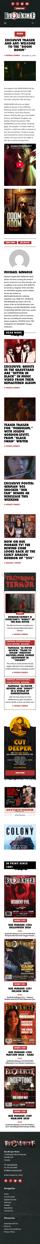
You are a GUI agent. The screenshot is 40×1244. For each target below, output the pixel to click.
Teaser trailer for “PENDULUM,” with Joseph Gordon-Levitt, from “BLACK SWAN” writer (18, 433)
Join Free (20, 773)
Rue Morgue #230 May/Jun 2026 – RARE (20, 1053)
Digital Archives (10, 1200)
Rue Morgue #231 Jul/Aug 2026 (20, 990)
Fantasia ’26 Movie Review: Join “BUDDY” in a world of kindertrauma (20, 689)
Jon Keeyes (25, 243)
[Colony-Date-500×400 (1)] (20, 837)
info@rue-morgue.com (13, 1170)
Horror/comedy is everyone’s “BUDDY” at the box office (20, 619)
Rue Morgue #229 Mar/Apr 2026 (20, 1117)
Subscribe (20, 9)
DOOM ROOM (10, 243)
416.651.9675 (12, 1165)
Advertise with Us (11, 1224)
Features (7, 1202)
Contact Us (8, 1211)
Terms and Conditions (12, 1229)
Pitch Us (7, 1226)
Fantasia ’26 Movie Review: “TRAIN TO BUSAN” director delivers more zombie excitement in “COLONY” (20, 654)
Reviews (25, 644)
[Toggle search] (33, 23)
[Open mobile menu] (5, 23)
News (20, 613)
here (5, 126)
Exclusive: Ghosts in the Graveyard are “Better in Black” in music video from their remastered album (20, 374)
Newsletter (8, 1208)
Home (6, 1194)
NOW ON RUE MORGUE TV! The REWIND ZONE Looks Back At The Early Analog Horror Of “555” (19, 550)
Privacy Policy (9, 1232)
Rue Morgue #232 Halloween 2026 (20, 926)
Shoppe (7, 1205)
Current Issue (9, 1197)
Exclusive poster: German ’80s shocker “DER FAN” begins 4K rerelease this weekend (19, 491)
